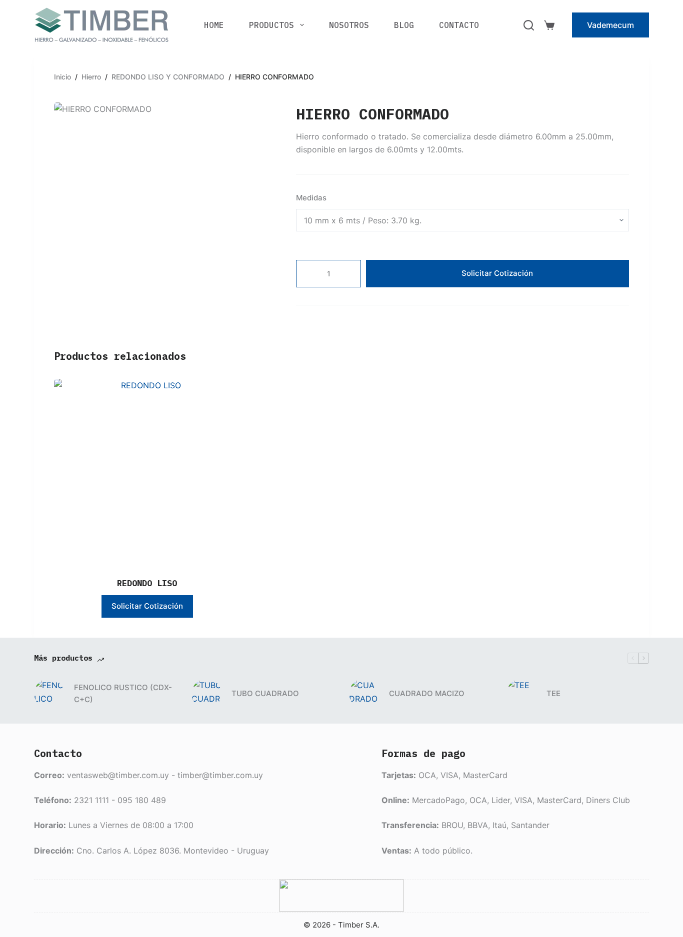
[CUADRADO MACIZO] (364, 694)
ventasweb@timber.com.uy (118, 775)
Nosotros (349, 25)
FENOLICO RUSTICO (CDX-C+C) (123, 694)
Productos (271, 25)
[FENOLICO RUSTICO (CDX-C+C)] (49, 694)
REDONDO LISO (147, 583)
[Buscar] (529, 25)
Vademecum (610, 25)
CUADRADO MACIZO (426, 693)
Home (214, 25)
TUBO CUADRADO (265, 693)
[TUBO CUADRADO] (207, 694)
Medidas (311, 197)
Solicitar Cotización (497, 273)
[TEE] (521, 694)
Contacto (459, 25)
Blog (404, 25)
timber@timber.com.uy (220, 775)
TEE (553, 693)
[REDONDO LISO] (147, 472)
